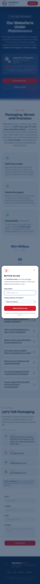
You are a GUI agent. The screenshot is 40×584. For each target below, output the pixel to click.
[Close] (34, 270)
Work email (8, 289)
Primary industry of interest (14, 298)
